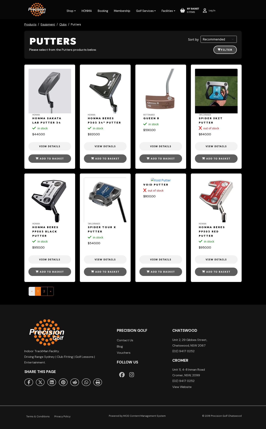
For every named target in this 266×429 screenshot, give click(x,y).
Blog (120, 346)
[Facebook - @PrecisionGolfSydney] (122, 374)
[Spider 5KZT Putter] (216, 91)
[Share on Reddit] (74, 382)
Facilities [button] (167, 11)
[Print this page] (97, 382)
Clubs (63, 24)
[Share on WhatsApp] (86, 382)
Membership (122, 11)
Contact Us (125, 340)
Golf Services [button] (145, 11)
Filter (227, 50)
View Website (182, 387)
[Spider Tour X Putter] (105, 200)
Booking (103, 11)
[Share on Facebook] (28, 382)
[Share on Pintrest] (63, 382)
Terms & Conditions (38, 416)
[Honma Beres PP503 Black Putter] (49, 200)
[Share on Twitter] (40, 382)
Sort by (193, 39)
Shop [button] (70, 11)
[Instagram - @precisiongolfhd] (132, 374)
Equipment (48, 24)
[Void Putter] (160, 180)
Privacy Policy (62, 416)
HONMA (87, 11)
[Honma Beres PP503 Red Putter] (216, 200)
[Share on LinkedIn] (51, 382)
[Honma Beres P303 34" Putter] (105, 91)
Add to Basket (51, 158)
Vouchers (123, 353)
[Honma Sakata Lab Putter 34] (49, 91)
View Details (49, 146)
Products (30, 24)
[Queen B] (160, 91)
